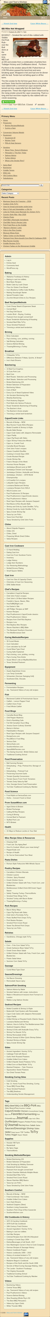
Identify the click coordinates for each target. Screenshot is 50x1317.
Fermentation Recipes (15, 687)
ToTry (34, 1131)
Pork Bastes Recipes (14, 920)
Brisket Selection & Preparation (18, 385)
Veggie (14, 1135)
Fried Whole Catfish (14, 706)
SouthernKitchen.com (15, 747)
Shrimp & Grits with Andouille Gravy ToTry (22, 1030)
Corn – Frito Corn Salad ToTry (18, 945)
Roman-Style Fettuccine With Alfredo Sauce (23, 864)
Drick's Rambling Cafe (15, 720)
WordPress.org (12, 268)
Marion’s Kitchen (13, 728)
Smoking (6, 147)
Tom (24, 32)
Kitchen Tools (10, 140)
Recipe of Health (13, 852)
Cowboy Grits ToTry (10, 204)
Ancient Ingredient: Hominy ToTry (19, 1051)
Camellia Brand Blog (14, 715)
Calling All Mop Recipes (16, 812)
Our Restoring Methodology (17, 565)
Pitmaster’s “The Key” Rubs (15, 153)
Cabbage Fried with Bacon (17, 1054)
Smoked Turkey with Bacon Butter (20, 898)
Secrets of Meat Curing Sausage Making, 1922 (24, 1266)
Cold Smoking (12, 1081)
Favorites (17, 1114)
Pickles (33, 1122)
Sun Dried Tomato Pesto (16, 1072)
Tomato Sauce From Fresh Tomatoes (21, 779)
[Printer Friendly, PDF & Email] (8, 102)
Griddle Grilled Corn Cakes (17, 1059)
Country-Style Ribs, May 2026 (14, 214)
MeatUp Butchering (14, 398)
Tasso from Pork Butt (15, 517)
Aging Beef (7, 165)
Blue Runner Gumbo (11, 241)
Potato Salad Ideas (14, 958)
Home (5, 18)
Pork (10, 104)
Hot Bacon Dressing (14, 978)
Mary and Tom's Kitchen (15, 2)
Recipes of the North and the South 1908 (22, 1263)
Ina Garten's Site (13, 606)
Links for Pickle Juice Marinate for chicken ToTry (21, 212)
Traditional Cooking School (17, 755)
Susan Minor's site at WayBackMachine (22, 660)
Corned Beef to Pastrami (16, 817)
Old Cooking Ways (10, 175)
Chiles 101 (11, 531)
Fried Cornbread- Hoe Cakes (18, 1197)
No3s (34, 1118)
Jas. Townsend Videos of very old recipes (22, 690)
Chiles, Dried (11, 533)
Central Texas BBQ (14, 1287)
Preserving (7, 123)
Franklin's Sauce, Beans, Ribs (18, 601)
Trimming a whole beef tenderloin (19, 327)
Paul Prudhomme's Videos (17, 499)
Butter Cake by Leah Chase (17, 285)
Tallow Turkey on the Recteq (14, 236)
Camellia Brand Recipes (16, 446)
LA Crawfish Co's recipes (16, 480)
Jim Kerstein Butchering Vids (18, 395)
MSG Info (6, 173)
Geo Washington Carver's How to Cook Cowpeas (25, 1245)
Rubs (27, 1125)
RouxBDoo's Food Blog (15, 739)
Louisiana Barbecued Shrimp (18, 485)
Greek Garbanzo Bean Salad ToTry (20, 948)
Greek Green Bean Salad (16, 950)
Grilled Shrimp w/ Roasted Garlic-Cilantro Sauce (25, 1019)
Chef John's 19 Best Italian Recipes (20, 598)
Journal (22, 1118)
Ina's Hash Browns (14, 360)
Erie (9, 1114)
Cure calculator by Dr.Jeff (16, 647)
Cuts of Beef (11, 390)
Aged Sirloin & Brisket (15, 807)
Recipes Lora (12, 622)
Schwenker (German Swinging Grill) (20, 676)
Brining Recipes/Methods (14, 126)
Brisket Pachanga (13, 809)
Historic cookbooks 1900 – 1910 (19, 1253)
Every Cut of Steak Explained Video (20, 393)
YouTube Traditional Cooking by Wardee (22, 787)
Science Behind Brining (15, 344)
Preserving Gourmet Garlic (17, 774)
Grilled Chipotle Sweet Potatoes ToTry (21, 1062)
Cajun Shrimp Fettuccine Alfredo (19, 441)
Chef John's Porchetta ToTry (17, 915)
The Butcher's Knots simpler (17, 411)
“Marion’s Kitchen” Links (12, 228)
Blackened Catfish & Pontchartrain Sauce (22, 699)
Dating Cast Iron (13, 552)
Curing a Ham (10, 128)
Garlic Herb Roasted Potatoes (18, 1057)
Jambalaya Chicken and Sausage (19, 470)
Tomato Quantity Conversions (18, 776)
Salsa (38, 1125)
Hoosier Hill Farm (13, 1143)
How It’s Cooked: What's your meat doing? (23, 847)
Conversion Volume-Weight (13, 132)
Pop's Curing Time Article (16, 657)
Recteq (22, 1125)
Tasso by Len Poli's (14, 514)
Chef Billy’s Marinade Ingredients (15, 220)
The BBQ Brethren (14, 1091)
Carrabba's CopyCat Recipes (18, 593)
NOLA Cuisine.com (14, 491)
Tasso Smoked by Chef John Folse (20, 520)
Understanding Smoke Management (20, 1094)
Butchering (7, 168)
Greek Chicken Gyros (15, 880)
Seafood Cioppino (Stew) (16, 1027)
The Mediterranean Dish (16, 633)
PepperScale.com (13, 850)
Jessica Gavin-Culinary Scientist (19, 726)
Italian (14, 1118)
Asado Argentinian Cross (16, 671)
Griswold (8, 1118)
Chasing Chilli (12, 842)
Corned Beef (11, 309)
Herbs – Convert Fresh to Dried (19, 798)
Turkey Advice (10, 158)
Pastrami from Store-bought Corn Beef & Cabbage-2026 (24, 238)
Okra (37, 1118)
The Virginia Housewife (15, 1271)
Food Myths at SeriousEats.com (19, 795)
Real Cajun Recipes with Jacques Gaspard (23, 501)
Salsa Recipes (12, 539)
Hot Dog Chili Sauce (14, 311)
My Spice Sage (12, 1148)
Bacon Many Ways (14, 910)
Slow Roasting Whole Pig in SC (18, 1298)
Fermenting (30, 1114)
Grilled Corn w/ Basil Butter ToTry (19, 1064)
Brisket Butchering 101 (15, 382)
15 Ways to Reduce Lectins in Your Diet (22, 831)
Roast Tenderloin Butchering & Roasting (22, 319)
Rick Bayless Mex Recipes (17, 625)
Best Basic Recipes (14, 282)
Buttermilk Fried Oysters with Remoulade (22, 1011)
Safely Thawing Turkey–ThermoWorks (21, 893)
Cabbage (28, 1108)
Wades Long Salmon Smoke (17, 1000)
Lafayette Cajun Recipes (16, 483)
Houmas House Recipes (16, 464)
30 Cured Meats (13, 641)
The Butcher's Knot (14, 408)
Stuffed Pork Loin (13, 820)
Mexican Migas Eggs (11, 233)
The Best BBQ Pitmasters (16, 1301)
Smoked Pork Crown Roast (17, 923)
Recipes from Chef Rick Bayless (19, 619)
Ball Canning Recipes (15, 763)
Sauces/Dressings (15, 1128)
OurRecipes (11, 1121)
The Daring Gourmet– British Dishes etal (22, 752)
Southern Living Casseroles (17, 1207)
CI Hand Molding (13, 550)
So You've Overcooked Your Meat (19, 855)
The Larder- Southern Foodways (19, 1268)
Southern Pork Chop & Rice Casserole (21, 1210)
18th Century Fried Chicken (17, 1226)
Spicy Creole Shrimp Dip (16, 512)
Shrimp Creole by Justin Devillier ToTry (21, 509)
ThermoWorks (12, 1150)
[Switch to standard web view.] (45, 2)
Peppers (21, 1122)
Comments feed (13, 265)
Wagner (20, 1135)
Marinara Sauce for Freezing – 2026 (17, 201)
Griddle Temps (8, 170)
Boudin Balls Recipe (14, 430)
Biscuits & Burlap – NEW (16, 422)
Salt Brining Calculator (15, 341)
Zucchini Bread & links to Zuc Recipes (21, 298)
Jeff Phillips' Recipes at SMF (17, 609)
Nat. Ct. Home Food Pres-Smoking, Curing (23, 1084)
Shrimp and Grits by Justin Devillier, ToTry (22, 506)
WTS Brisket (11, 822)
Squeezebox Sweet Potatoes (18, 1070)
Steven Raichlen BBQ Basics (18, 1180)
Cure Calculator (13, 644)
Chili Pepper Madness (15, 718)
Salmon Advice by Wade (16, 989)
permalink (41, 104)
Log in (9, 260)
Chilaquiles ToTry (13, 355)
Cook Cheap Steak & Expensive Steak (21, 306)
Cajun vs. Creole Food (15, 443)
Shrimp (30, 1128)
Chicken (24, 1111)
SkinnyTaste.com (13, 744)
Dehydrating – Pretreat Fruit (17, 771)
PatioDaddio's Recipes (15, 731)
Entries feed (11, 263)
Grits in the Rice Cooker (12, 230)
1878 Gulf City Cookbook (16, 1224)
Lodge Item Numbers (15, 563)
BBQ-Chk (19, 1106)
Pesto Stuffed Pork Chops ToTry (19, 918)
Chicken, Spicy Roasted (16, 877)
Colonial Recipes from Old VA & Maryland (22, 1237)
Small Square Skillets (15, 571)
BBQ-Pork (21, 104)
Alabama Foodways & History (18, 277)
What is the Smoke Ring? (14, 161)
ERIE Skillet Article (14, 585)
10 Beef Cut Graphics (15, 369)
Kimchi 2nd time (9, 23)
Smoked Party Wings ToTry (17, 896)
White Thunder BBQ (14, 1306)
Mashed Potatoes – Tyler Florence (20, 1067)
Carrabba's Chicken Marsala (17, 872)
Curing (41, 1111)
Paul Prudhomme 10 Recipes (18, 493)
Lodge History (12, 560)
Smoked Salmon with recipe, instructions (22, 992)
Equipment (7, 135)
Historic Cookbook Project (16, 1250)
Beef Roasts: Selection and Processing (21, 377)
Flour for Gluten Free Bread (17, 287)
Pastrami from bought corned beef (20, 317)
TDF (22, 1132)
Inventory (10, 558)
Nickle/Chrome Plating (15, 568)
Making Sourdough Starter (17, 292)
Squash (17, 1132)
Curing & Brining (13, 814)
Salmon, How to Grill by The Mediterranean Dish (25, 1024)
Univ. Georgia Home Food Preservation (22, 784)
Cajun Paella (11, 435)
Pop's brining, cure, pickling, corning (20, 339)
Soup (13, 1132)
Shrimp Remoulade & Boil (16, 1035)
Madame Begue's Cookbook (17, 1261)
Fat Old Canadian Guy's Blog (18, 723)
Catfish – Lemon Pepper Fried (18, 701)
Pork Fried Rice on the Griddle (14, 225)
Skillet (8, 1132)
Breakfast (22, 1108)
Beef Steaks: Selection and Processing (21, 379)
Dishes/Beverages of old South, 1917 (21, 1242)
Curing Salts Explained (15, 652)
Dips (6, 1114)
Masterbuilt (11, 1145)
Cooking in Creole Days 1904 (18, 454)
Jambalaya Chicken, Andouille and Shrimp (23, 472)
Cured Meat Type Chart (16, 649)
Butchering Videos (14, 387)
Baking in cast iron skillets (16, 279)
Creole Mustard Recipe (15, 456)
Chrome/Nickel (33, 1111)
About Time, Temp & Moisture (16, 150)
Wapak (25, 1135)
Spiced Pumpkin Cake (15, 295)
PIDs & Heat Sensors (13, 143)
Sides (36, 1128)
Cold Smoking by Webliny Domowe (20, 1164)
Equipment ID (10, 138)
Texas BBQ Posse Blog (15, 1086)
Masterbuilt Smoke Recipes (17, 1167)
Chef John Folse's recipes (16, 448)
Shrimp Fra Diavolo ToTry (16, 1032)
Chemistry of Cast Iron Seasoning (19, 582)
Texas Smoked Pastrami (16, 325)
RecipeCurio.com (13, 736)
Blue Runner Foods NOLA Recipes (20, 425)
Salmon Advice (10, 155)
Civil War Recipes (13, 1234)
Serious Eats (11, 741)
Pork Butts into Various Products (19, 403)
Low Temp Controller (14, 673)
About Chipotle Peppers (16, 528)
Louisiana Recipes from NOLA (18, 488)
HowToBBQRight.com (15, 604)
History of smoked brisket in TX (18, 1255)
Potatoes (39, 1122)
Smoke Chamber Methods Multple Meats (22, 1172)
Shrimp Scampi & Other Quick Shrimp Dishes (24, 1037)
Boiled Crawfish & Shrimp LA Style (20, 427)
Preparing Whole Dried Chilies (18, 536)
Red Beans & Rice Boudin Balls (18, 504)
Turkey (8, 1135)
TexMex (27, 1132)
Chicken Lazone (13, 875)
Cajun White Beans (39, 23)
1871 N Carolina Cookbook (17, 1221)
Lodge (30, 1118)
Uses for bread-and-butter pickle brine (17, 207)
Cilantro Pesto (8, 217)
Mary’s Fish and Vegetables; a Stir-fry (17, 209)
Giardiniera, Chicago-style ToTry (19, 937)
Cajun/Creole (12, 1110)
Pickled (27, 1122)
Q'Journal (29, 104)
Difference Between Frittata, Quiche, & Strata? (24, 358)
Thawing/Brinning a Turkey (17, 346)
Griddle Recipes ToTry (11, 243)
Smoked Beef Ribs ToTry (16, 322)
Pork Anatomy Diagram (15, 400)
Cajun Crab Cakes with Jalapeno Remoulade (24, 433)
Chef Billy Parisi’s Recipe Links (15, 222)
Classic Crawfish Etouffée (16, 451)
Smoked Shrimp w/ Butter (16, 1040)
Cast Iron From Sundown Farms (19, 555)
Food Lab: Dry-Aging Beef (17, 844)
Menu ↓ (44, 18)
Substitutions (8, 178)
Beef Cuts (10, 374)
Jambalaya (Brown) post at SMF (19, 467)
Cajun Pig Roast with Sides (17, 438)
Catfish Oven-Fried (14, 704)
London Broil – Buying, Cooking (19, 314)
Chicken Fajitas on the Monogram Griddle (19, 246)
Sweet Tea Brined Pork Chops (18, 926)
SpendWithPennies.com (16, 749)
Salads (32, 1125)
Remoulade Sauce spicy (16, 981)
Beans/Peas (14, 1108)
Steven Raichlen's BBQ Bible (18, 627)
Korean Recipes (13, 612)
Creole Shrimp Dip (14, 459)
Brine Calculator (13, 336)
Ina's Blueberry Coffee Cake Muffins (20, 290)
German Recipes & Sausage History (20, 1247)
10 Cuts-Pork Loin (13, 371)
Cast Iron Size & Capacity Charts (19, 579)
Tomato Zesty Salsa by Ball (17, 781)
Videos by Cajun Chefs (15, 1303)
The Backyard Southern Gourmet (19, 630)
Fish (38, 1114)
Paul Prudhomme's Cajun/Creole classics (22, 496)
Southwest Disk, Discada (16, 679)
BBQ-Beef (10, 1105)
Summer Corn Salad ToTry (17, 961)
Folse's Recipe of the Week (17, 462)
